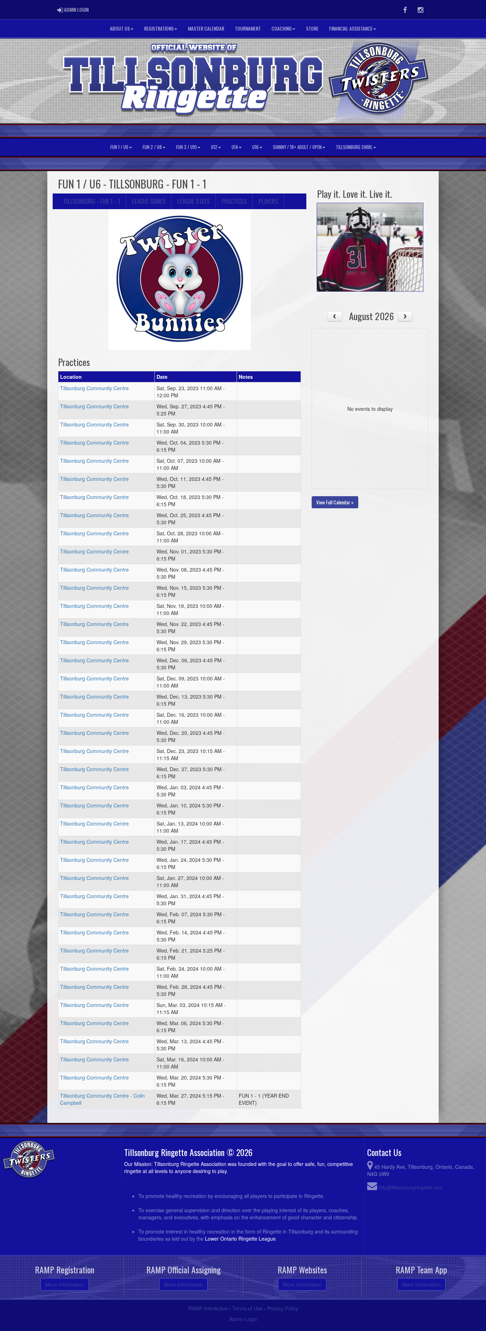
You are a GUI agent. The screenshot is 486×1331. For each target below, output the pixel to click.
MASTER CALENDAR (206, 28)
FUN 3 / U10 (186, 147)
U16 (255, 147)
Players (268, 201)
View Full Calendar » (335, 502)
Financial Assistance (351, 28)
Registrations (159, 28)
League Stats (194, 201)
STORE (312, 28)
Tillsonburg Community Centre (94, 388)
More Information (64, 1284)
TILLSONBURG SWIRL (354, 147)
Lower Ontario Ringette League (240, 1238)
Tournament (248, 28)
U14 (235, 147)
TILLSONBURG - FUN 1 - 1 (91, 201)
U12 (214, 147)
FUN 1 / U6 (119, 147)
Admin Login (243, 1318)
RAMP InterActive (208, 1308)
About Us (120, 28)
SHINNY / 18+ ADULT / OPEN (297, 147)
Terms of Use (247, 1308)
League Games (149, 201)
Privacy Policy (282, 1308)
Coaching (281, 28)
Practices (234, 201)
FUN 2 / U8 (152, 147)
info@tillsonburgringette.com (411, 1187)
